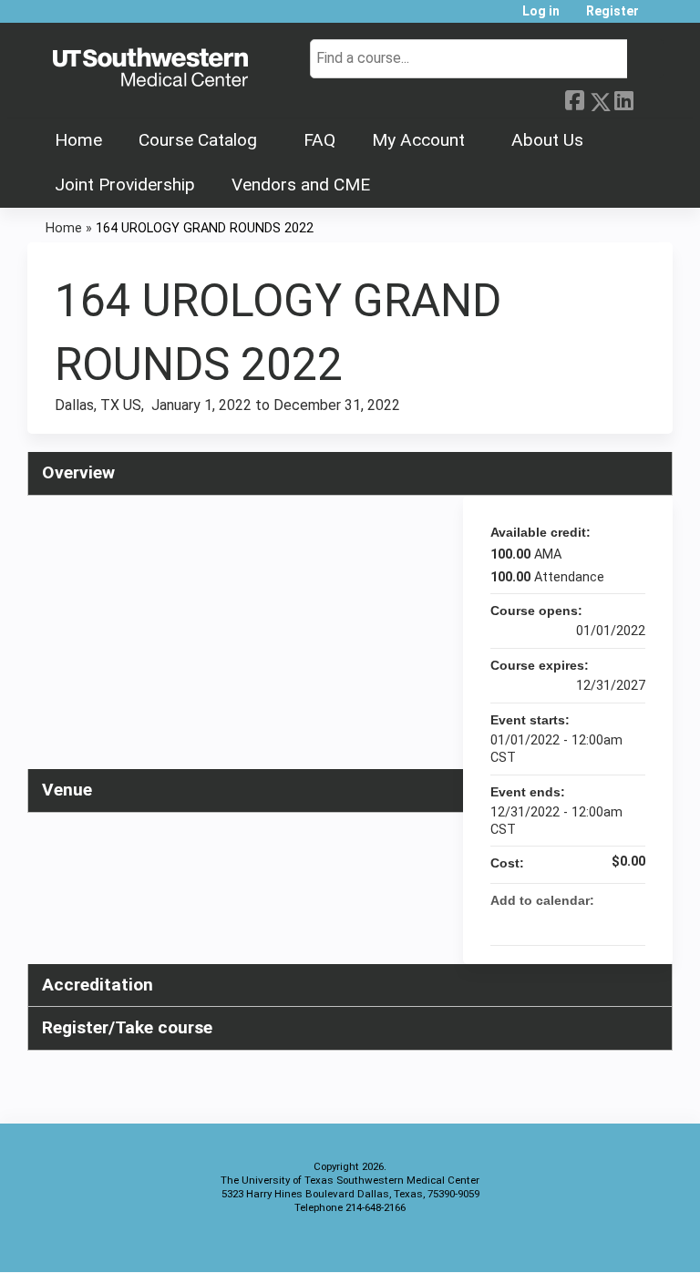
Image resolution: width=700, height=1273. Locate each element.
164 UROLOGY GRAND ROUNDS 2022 (205, 228)
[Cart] (658, 18)
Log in (541, 11)
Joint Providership (125, 184)
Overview (78, 472)
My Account (418, 139)
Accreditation (97, 984)
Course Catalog (198, 139)
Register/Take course (127, 1027)
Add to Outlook (631, 923)
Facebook (574, 98)
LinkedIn (623, 98)
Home (78, 139)
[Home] (150, 68)
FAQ (319, 139)
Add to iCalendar (607, 922)
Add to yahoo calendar (583, 923)
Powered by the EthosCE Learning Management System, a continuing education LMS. (608, 1242)
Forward (648, 97)
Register (612, 11)
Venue (67, 789)
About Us (547, 139)
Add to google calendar (560, 923)
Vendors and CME (301, 184)
